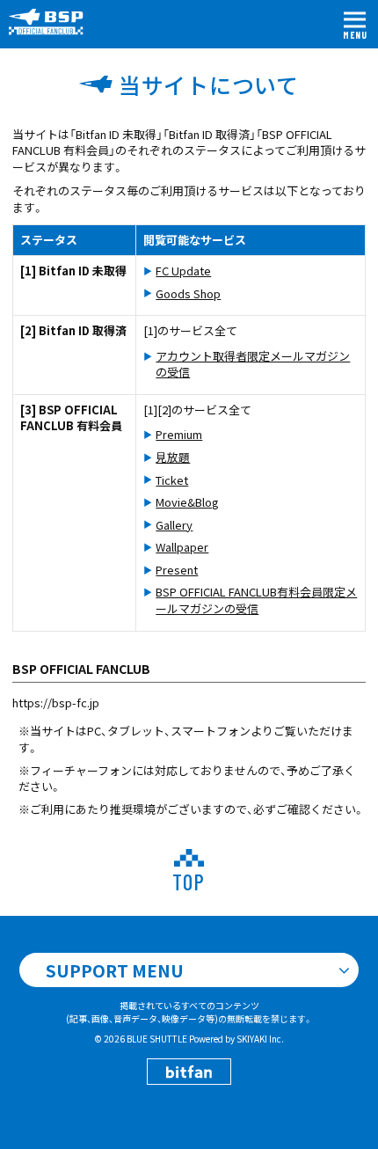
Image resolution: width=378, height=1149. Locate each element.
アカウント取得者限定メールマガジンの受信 (253, 364)
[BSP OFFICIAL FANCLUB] (53, 22)
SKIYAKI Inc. (260, 1038)
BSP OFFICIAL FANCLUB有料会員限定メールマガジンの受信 (256, 600)
